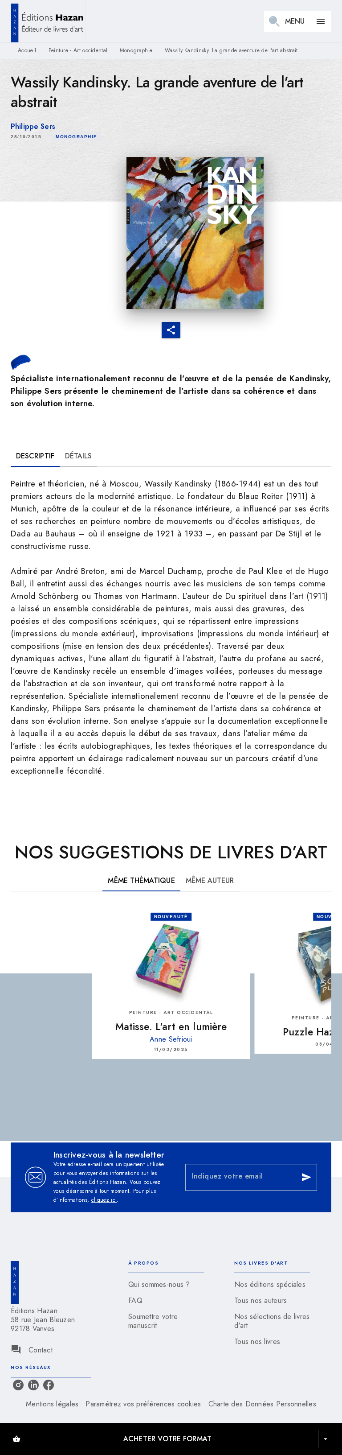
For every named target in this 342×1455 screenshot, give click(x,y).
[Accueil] (48, 21)
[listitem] (18, 1385)
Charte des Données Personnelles (262, 1404)
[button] (76, 137)
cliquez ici (104, 1200)
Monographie (136, 50)
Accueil (27, 50)
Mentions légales (52, 1404)
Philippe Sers (33, 126)
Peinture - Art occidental (78, 50)
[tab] (35, 456)
